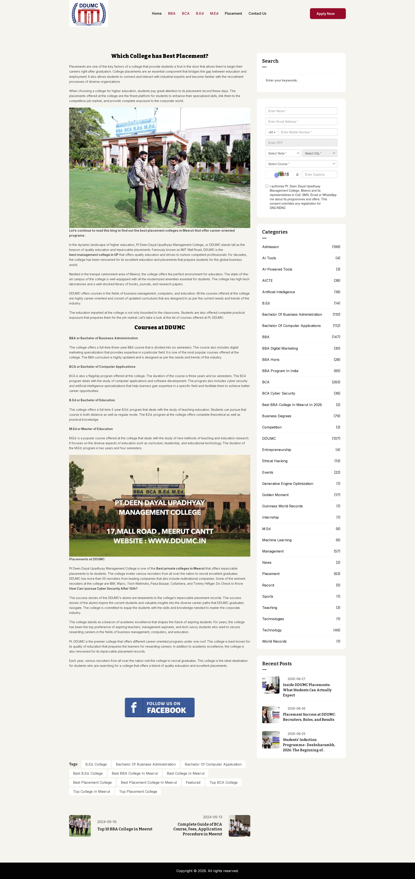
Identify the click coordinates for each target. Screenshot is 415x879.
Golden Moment (275, 495)
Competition (272, 427)
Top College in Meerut (91, 791)
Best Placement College (92, 782)
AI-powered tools (277, 269)
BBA (266, 337)
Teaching (269, 608)
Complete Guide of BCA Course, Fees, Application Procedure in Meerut (197, 829)
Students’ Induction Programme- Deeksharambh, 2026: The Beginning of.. (309, 745)
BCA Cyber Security (278, 393)
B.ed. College (96, 764)
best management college (89, 254)
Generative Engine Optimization (287, 484)
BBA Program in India (280, 371)
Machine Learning (277, 540)
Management (273, 551)
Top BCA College (223, 782)
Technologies (273, 619)
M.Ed (266, 529)
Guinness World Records (282, 506)
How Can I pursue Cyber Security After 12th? (103, 588)
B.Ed (266, 303)
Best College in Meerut (185, 773)
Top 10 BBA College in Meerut (124, 829)
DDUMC (269, 438)
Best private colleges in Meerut (180, 568)
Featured (193, 782)
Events (267, 472)
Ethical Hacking (274, 461)
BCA (266, 382)
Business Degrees (276, 416)
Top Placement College (138, 791)
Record (268, 585)
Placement (270, 574)
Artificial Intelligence (278, 292)
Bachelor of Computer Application (213, 764)
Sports (267, 596)
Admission (270, 247)
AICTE (267, 281)
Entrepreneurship (276, 450)
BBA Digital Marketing (280, 348)
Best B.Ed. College (88, 773)
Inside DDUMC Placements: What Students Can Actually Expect (307, 690)
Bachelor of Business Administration (146, 764)
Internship (270, 517)
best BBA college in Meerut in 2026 (292, 405)
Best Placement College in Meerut (149, 782)
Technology (272, 630)
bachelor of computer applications (291, 326)
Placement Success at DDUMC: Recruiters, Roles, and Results (309, 717)
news (266, 563)
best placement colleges (159, 230)
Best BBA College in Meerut (135, 773)
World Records (274, 641)
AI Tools (269, 258)
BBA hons (270, 360)
